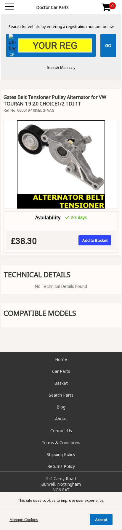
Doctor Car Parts (52, 7)
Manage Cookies (23, 520)
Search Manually (61, 67)
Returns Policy (61, 466)
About (61, 419)
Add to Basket (94, 240)
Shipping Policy (61, 454)
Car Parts (61, 371)
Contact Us (61, 430)
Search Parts (61, 395)
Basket (61, 383)
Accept (101, 519)
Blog (61, 407)
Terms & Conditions (61, 442)
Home (61, 359)
